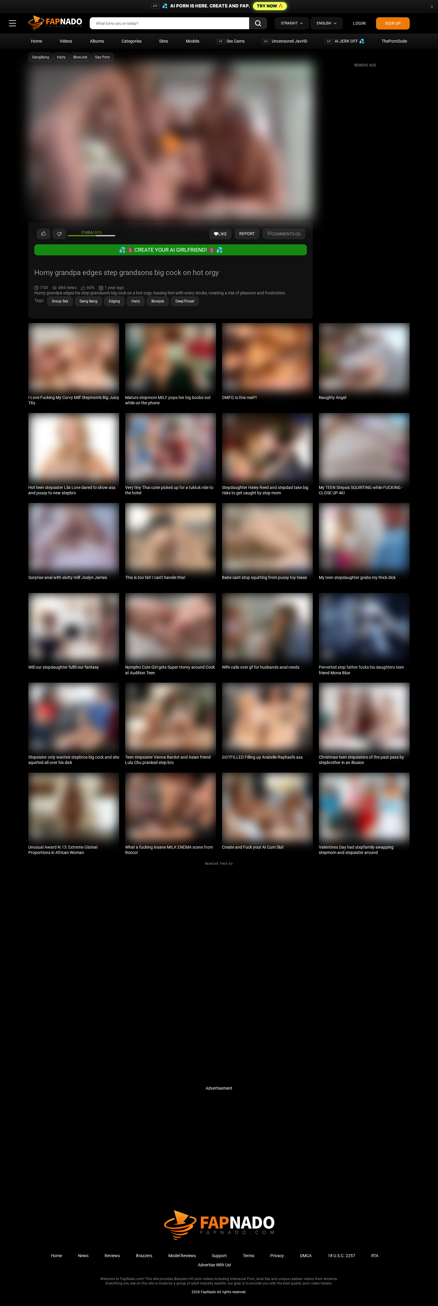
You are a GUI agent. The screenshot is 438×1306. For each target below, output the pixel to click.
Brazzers (144, 1255)
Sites (163, 41)
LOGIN (359, 23)
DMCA (306, 1255)
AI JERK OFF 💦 (345, 41)
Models (192, 41)
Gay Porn (102, 57)
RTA (374, 1255)
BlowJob (80, 57)
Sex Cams (232, 41)
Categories (132, 41)
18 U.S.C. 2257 (341, 1255)
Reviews (112, 1255)
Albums (97, 41)
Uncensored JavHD (285, 41)
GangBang (40, 57)
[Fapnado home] (219, 1239)
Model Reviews (182, 1255)
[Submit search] (258, 23)
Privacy (277, 1255)
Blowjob (157, 301)
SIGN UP (393, 23)
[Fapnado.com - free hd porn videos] (55, 23)
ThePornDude (394, 41)
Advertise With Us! (214, 1264)
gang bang (88, 301)
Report (247, 233)
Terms (248, 1255)
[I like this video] (43, 234)
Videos (66, 41)
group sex (60, 301)
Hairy (61, 57)
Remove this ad (219, 863)
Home (36, 41)
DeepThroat (184, 301)
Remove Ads (365, 65)
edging (114, 301)
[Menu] (12, 23)
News (83, 1255)
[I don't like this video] (59, 234)
